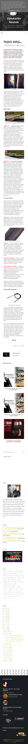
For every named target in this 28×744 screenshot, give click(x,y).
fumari (23, 577)
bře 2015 (7, 657)
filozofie (5, 592)
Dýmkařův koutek (14, 20)
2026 (5, 608)
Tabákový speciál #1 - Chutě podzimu (14, 641)
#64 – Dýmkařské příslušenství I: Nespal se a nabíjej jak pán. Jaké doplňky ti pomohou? (13, 540)
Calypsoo (6, 307)
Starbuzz (5, 575)
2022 (5, 616)
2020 (5, 620)
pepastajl (5, 588)
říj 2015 (7, 643)
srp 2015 (7, 647)
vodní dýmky (10, 571)
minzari (10, 592)
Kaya (4, 577)
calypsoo (5, 590)
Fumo (22, 588)
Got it (18, 10)
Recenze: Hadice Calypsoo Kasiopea (13, 635)
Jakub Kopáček (21, 739)
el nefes (16, 590)
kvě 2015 (7, 653)
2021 (5, 618)
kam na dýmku (6, 573)
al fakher (10, 575)
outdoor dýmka (15, 594)
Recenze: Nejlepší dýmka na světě (13, 637)
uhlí (11, 598)
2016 (5, 628)
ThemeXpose (11, 741)
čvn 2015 (7, 651)
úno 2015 (7, 659)
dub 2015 (7, 655)
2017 (5, 626)
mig (15, 577)
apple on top (13, 579)
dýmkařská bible (13, 573)
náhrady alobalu (19, 592)
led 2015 (7, 661)
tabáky (5, 571)
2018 (5, 624)
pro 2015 (7, 631)
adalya (22, 575)
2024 (5, 612)
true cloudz (6, 598)
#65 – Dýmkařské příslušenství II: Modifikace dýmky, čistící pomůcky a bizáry (13, 538)
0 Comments (21, 45)
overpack (22, 594)
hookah (21, 571)
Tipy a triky (16, 571)
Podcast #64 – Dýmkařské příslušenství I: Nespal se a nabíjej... (14, 415)
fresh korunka (21, 581)
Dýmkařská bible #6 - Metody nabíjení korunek (12, 708)
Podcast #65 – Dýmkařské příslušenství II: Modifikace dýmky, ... (14, 389)
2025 (5, 610)
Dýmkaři (5, 579)
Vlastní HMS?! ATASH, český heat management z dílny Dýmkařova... (14, 441)
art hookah (14, 581)
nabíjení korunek (7, 581)
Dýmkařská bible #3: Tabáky (15, 694)
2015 (5, 629)
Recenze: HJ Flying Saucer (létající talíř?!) (14, 639)
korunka (5, 583)
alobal (19, 577)
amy (9, 579)
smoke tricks (11, 596)
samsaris (5, 596)
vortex (17, 588)
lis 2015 (7, 633)
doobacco (11, 590)
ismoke (19, 573)
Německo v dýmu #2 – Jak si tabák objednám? (11, 689)
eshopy (20, 590)
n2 (13, 592)
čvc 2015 (7, 649)
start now (17, 596)
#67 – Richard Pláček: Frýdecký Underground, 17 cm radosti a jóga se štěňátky (14, 528)
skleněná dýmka (12, 588)
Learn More (12, 10)
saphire (15, 583)
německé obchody (7, 594)
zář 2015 (7, 645)
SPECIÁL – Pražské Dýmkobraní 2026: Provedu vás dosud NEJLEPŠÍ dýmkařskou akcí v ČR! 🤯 (13, 534)
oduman (10, 583)
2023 (5, 614)
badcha (19, 579)
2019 (5, 622)
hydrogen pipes (10, 577)
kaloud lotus (16, 575)
